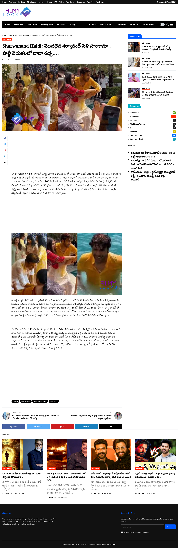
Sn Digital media (110, 544)
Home (4, 35)
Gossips (152, 120)
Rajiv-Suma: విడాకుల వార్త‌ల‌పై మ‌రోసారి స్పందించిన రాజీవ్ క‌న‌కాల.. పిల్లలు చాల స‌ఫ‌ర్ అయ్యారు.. (158, 78)
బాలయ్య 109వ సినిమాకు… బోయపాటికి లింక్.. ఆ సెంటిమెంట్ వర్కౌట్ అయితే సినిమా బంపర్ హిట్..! (152, 164)
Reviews (152, 132)
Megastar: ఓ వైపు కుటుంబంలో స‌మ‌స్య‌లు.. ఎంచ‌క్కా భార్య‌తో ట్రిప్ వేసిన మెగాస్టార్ (158, 93)
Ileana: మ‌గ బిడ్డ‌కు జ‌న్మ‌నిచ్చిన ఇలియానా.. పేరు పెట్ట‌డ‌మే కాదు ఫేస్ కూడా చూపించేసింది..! (158, 63)
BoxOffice (152, 113)
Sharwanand (25, 401)
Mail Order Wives (152, 124)
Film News (12, 35)
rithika (15, 401)
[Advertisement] (67, 154)
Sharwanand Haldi (40, 401)
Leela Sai (8, 494)
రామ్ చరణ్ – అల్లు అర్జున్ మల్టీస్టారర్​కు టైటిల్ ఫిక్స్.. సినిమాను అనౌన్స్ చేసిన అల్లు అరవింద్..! (153, 175)
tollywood (54, 401)
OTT (152, 128)
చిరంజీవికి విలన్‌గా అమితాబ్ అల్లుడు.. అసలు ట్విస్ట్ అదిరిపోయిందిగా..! (153, 154)
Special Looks (152, 135)
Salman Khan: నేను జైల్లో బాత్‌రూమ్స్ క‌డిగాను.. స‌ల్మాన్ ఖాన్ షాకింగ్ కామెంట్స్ (156, 47)
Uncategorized (152, 139)
